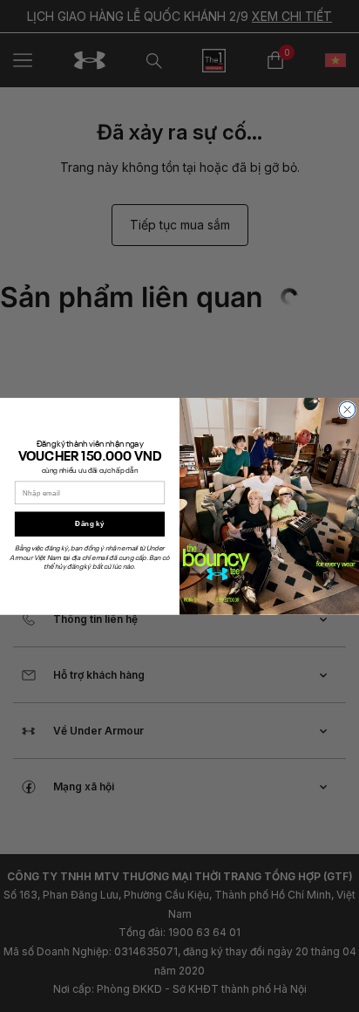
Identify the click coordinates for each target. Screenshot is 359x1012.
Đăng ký (89, 524)
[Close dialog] (347, 409)
